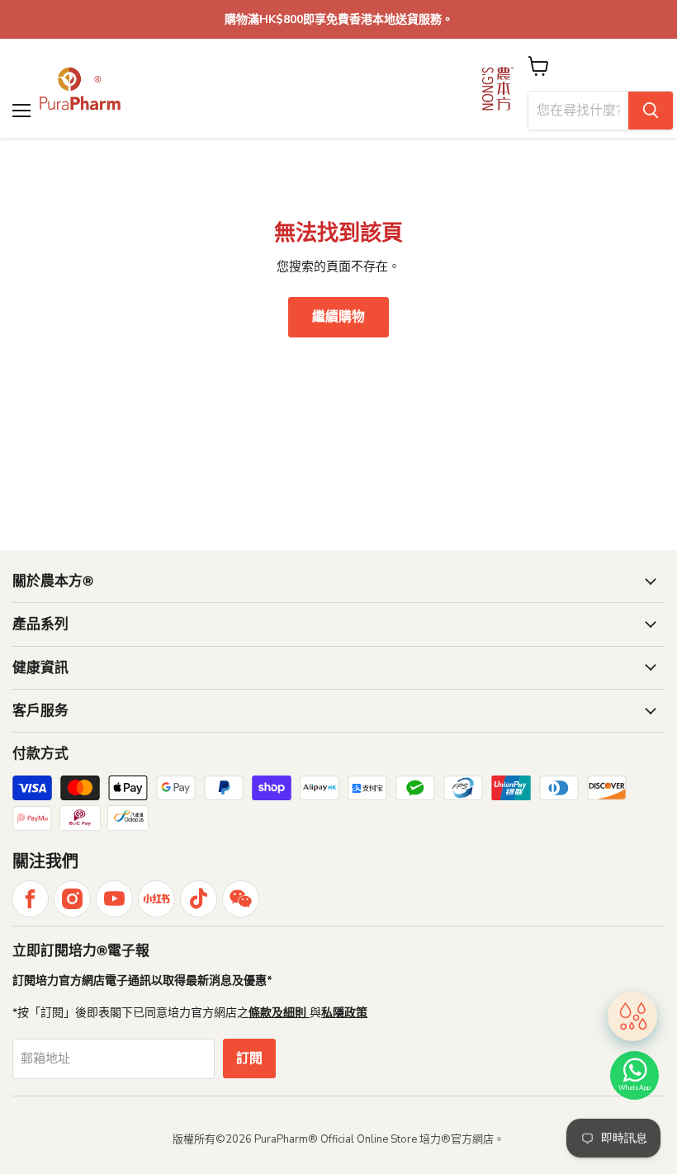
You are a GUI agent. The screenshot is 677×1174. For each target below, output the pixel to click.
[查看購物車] (538, 66)
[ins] (72, 898)
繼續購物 (338, 317)
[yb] (114, 898)
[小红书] (156, 898)
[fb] (30, 898)
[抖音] (198, 898)
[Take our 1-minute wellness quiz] (632, 1017)
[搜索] (650, 111)
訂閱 (249, 1058)
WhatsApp (634, 1087)
